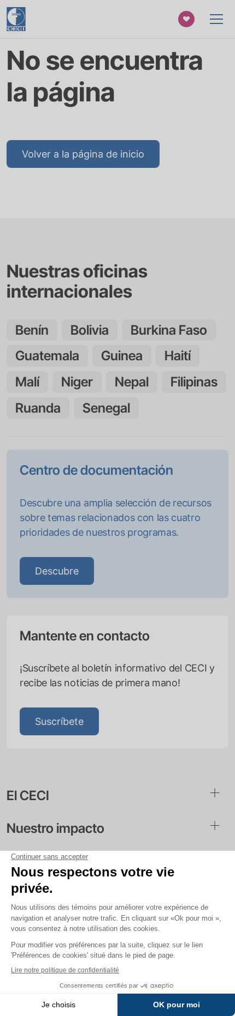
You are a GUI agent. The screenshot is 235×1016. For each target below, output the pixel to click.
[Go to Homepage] (16, 19)
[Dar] (186, 19)
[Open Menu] (216, 19)
